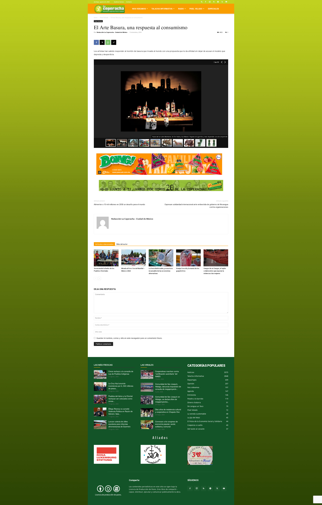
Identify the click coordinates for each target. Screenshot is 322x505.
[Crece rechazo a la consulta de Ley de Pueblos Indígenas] (100, 374)
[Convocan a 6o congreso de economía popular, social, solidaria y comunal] (147, 424)
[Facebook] (205, 2)
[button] (202, 2)
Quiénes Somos (119, 2)
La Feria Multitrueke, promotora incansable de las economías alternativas (161, 270)
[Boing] (161, 164)
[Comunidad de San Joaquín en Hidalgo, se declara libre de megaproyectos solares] (147, 399)
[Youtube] (226, 2)
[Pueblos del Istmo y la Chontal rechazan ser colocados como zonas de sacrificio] (100, 399)
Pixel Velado (195, 8)
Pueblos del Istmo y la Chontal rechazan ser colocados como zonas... (120, 398)
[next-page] (99, 278)
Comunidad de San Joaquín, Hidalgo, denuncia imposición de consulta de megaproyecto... (168, 386)
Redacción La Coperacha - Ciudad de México (112, 32)
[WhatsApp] (107, 42)
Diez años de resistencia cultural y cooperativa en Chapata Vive (168, 410)
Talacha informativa (161, 8)
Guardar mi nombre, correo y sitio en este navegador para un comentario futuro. (129, 338)
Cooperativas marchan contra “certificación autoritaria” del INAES (167, 374)
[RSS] (214, 2)
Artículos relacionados (104, 244)
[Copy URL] (113, 42)
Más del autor (122, 244)
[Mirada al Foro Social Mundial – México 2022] (133, 257)
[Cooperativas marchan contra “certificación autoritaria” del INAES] (147, 374)
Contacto (129, 2)
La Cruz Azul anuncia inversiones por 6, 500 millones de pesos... (120, 386)
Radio (181, 8)
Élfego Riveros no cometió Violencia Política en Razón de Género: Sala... (120, 411)
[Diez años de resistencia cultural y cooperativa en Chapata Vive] (147, 412)
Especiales (213, 8)
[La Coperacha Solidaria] (161, 185)
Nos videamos (139, 8)
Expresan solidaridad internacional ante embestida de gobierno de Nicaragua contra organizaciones (196, 205)
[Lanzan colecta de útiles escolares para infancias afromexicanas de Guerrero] (100, 424)
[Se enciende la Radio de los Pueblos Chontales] (106, 257)
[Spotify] (218, 2)
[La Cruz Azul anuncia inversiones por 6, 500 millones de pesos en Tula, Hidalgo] (100, 386)
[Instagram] (210, 2)
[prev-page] (95, 278)
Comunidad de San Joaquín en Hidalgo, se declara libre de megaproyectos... (167, 399)
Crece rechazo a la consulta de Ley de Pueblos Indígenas (120, 372)
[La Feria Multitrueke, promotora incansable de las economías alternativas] (161, 257)
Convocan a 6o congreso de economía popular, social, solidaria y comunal (166, 424)
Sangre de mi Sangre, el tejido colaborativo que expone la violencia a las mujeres (215, 270)
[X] (222, 2)
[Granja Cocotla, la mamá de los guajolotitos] (188, 257)
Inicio (95, 17)
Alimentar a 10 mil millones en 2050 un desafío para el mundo (119, 204)
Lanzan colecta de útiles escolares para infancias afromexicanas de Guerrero (119, 424)
